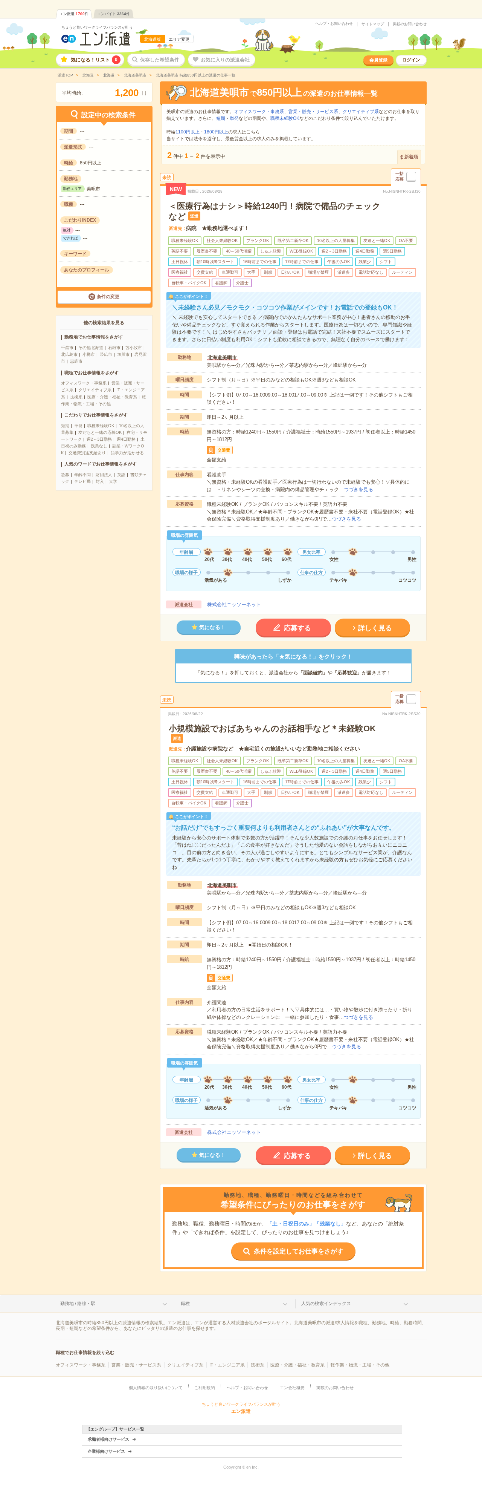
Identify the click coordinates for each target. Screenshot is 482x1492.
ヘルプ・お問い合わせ (334, 24)
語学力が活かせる (127, 452)
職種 (185, 1303)
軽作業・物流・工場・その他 (360, 1365)
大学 (113, 481)
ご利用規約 (204, 1387)
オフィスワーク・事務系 (84, 383)
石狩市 (114, 347)
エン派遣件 (73, 14)
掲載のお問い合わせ (410, 24)
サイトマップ (373, 24)
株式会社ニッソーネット (234, 604)
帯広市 (106, 354)
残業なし (99, 446)
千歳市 (67, 347)
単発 (78, 425)
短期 (65, 425)
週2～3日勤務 (99, 439)
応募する (297, 628)
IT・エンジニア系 (227, 1365)
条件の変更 (108, 296)
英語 (121, 474)
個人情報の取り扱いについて (156, 1387)
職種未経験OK (100, 425)
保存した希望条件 (159, 60)
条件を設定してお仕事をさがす (298, 1251)
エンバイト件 (113, 14)
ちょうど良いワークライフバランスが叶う (97, 27)
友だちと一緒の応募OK (100, 432)
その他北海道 (90, 347)
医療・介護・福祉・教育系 (112, 397)
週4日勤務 (126, 439)
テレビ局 (82, 481)
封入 (100, 481)
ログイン (411, 60)
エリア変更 (179, 39)
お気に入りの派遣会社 (225, 60)
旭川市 (123, 354)
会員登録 (378, 60)
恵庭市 (76, 361)
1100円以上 (187, 132)
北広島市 (69, 354)
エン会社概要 (292, 1387)
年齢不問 (82, 474)
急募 (65, 474)
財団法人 (104, 474)
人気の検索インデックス (326, 1303)
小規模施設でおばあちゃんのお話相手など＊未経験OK (272, 728)
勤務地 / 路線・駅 (77, 1303)
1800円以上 (216, 132)
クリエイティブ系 (94, 390)
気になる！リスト (94, 60)
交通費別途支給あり (87, 452)
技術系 (76, 397)
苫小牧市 (133, 347)
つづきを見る (358, 489)
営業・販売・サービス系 (313, 111)
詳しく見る (375, 628)
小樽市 (88, 354)
